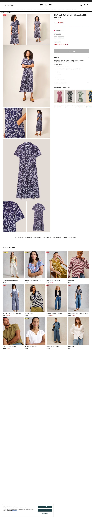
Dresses (11, 12)
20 (55, 38)
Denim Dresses (47, 237)
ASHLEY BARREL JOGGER (53, 346)
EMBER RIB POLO (29, 313)
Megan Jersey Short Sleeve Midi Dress (70, 105)
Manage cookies (45, 513)
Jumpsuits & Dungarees (69, 237)
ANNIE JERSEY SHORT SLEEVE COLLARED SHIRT (78, 313)
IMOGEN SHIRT (71, 280)
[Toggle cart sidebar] (87, 5)
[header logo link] (46, 5)
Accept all (45, 506)
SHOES (48, 9)
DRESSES (28, 9)
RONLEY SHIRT (71, 346)
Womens (7, 12)
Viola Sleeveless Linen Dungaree (12, 313)
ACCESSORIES (41, 9)
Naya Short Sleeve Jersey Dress (59, 105)
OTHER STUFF (61, 9)
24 (62, 38)
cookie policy (14, 510)
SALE (17, 9)
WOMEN (22, 9)
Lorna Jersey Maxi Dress (53, 280)
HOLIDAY (53, 9)
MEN (34, 9)
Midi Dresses (28, 237)
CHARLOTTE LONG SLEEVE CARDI (54, 313)
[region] (27, 510)
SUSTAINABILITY (71, 9)
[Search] (81, 5)
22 (59, 38)
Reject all (45, 510)
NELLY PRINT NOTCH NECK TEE (10, 280)
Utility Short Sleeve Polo (10, 346)
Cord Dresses (37, 237)
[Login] (84, 5)
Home (2, 12)
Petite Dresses (19, 237)
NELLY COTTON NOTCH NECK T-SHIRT (33, 280)
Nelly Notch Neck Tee (30, 346)
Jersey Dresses (56, 237)
